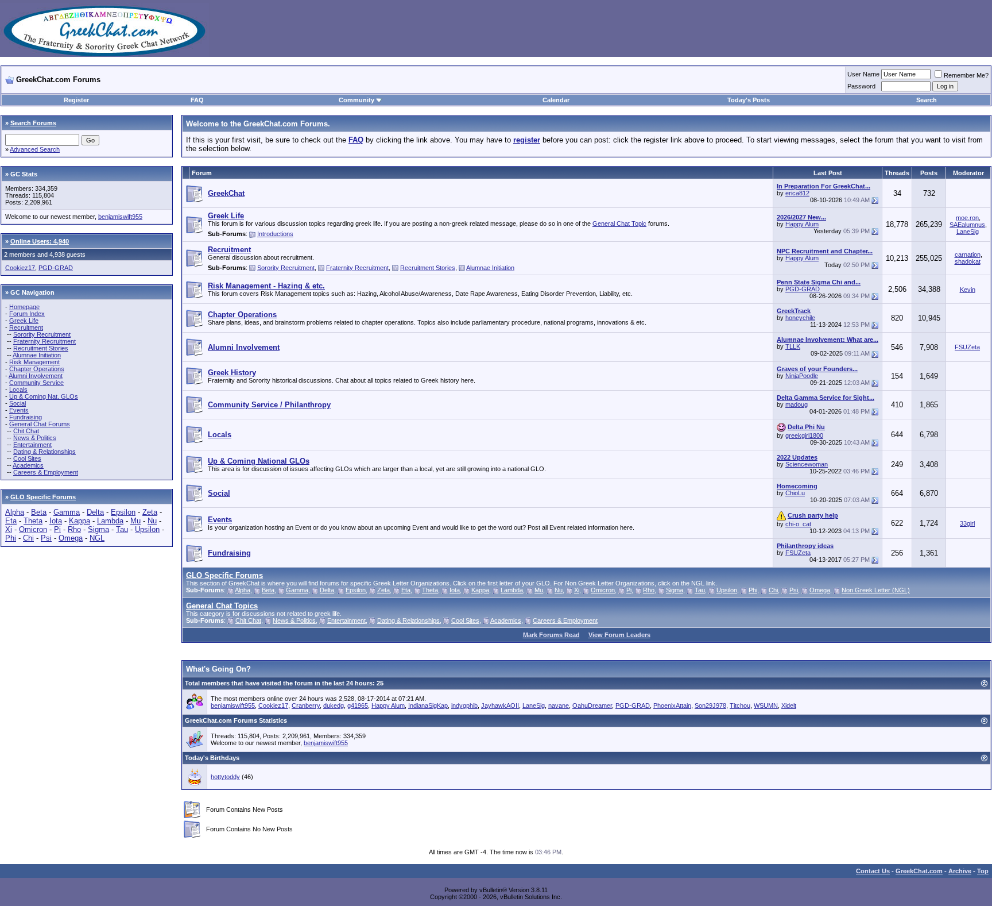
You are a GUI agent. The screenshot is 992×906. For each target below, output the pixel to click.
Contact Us (873, 871)
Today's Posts (748, 100)
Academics (28, 465)
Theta (33, 520)
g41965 (357, 705)
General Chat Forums (39, 424)
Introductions (275, 233)
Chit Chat (26, 430)
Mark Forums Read (551, 634)
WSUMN (766, 705)
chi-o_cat (798, 524)
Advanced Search (35, 149)
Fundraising (25, 417)
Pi (57, 529)
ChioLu (795, 492)
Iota (55, 520)
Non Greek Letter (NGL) (876, 590)
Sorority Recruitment (42, 334)
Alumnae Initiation (37, 355)
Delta (95, 512)
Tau (122, 529)
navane (558, 705)
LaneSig (967, 231)
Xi (8, 529)
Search (926, 100)
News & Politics (34, 437)
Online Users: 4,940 (39, 241)
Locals (18, 389)
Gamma (66, 512)
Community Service (36, 382)
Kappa (79, 520)
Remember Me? (966, 75)
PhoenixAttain (672, 705)
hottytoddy (225, 776)
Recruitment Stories (40, 348)
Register (76, 100)
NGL (97, 538)
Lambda (110, 520)
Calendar (555, 100)
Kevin (967, 289)
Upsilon (147, 529)
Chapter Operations (36, 368)
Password (861, 86)
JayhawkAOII (500, 705)
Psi (46, 538)
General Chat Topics (222, 606)
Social (17, 403)
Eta (11, 520)
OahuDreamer (592, 705)
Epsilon (123, 512)
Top (983, 871)
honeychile (800, 317)
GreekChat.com (919, 871)
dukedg (333, 705)
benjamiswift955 (120, 216)
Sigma (98, 529)
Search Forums (33, 122)
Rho (74, 529)
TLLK (792, 346)
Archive (959, 871)
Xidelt (788, 705)
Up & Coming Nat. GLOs (43, 396)
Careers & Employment (45, 472)
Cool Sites (27, 458)
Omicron (33, 529)
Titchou (740, 705)
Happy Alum (802, 224)
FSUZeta (967, 347)
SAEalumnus (967, 224)
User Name (863, 74)
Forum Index (27, 313)
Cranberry (306, 705)
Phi (10, 538)
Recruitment (26, 327)
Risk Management (34, 361)
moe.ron (967, 217)
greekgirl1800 (804, 435)
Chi (28, 538)
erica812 (797, 193)
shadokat (968, 261)
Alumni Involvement (36, 375)
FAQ (197, 100)
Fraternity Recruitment (44, 341)
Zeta (149, 512)
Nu (152, 520)
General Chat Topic (619, 223)
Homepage (24, 306)
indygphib (464, 705)
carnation (968, 254)
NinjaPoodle (801, 375)
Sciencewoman (806, 464)
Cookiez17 (20, 267)
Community (356, 100)
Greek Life (23, 320)
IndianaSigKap (428, 705)
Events (19, 410)
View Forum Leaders (619, 634)
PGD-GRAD (55, 267)
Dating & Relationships (44, 451)
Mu (135, 520)
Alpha (14, 512)
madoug (796, 404)
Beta (38, 512)
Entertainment (32, 444)
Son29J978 (710, 705)
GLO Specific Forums (43, 497)
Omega (71, 538)
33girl (967, 523)
